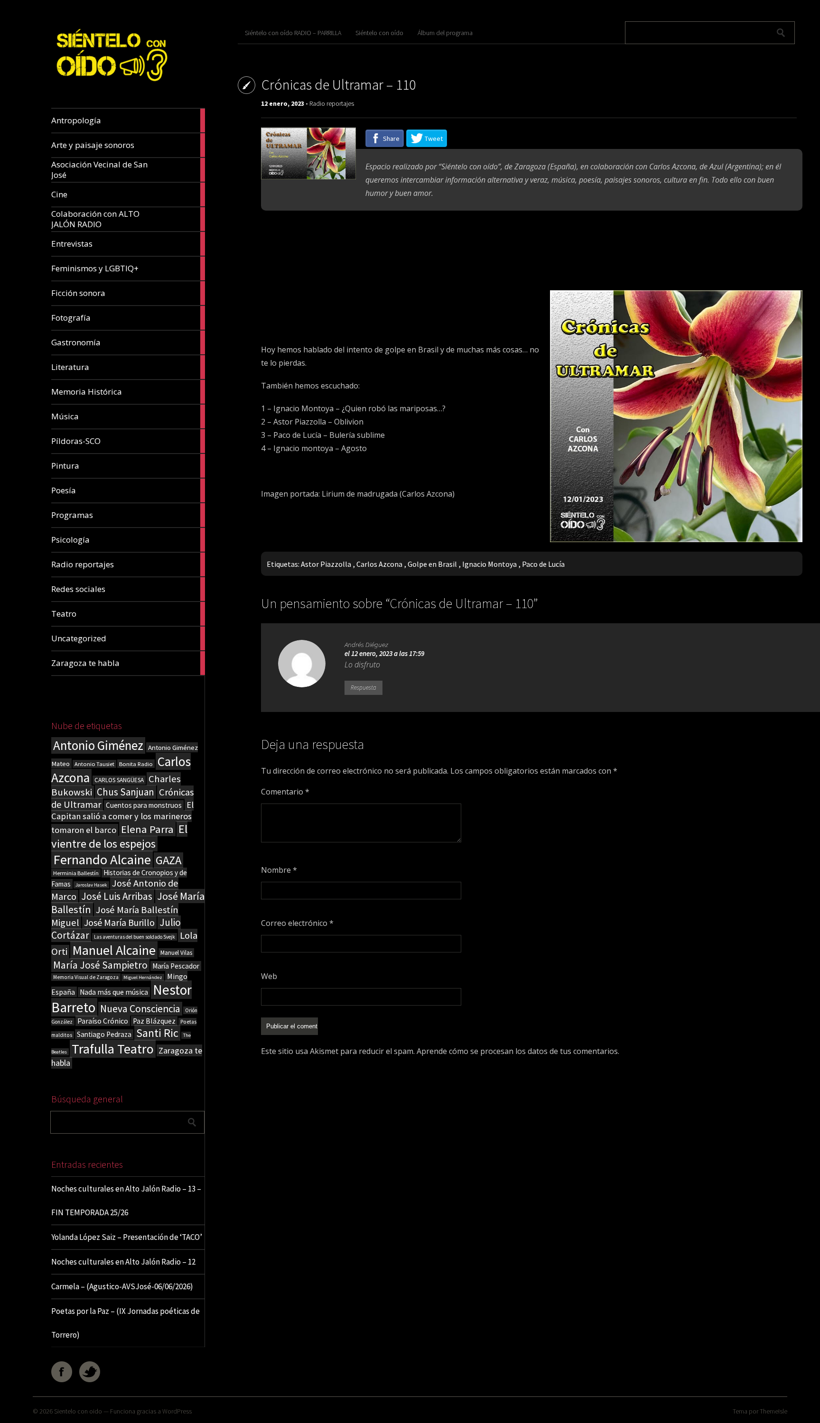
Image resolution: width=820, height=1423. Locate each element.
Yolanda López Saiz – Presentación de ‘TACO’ (126, 1237)
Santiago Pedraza (104, 1034)
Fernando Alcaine (102, 859)
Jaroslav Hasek (91, 885)
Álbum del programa (445, 32)
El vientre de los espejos (119, 836)
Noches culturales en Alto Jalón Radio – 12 (123, 1262)
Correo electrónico (297, 923)
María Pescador (175, 965)
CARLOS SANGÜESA (119, 780)
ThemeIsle (773, 1411)
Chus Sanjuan (125, 791)
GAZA (168, 860)
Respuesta (363, 688)
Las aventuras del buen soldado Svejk (134, 936)
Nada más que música (114, 992)
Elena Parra (147, 829)
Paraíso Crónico (102, 1021)
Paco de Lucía (543, 564)
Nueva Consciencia (140, 1008)
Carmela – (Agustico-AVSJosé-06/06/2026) (122, 1286)
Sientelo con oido (78, 1411)
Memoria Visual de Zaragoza (86, 977)
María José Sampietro (100, 965)
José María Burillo (119, 922)
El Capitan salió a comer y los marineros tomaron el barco (122, 817)
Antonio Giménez (98, 745)
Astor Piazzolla (326, 564)
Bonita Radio (136, 763)
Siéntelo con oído (379, 32)
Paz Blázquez (154, 1021)
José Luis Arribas (116, 896)
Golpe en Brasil (432, 564)
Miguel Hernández (142, 977)
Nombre (279, 870)
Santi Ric (157, 1033)
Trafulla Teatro (113, 1048)
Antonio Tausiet (94, 763)
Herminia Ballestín (76, 873)
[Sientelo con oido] (110, 86)
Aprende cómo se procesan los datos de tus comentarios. (518, 1051)
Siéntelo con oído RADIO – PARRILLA (293, 32)
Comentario (285, 791)
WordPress (177, 1411)
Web (269, 976)
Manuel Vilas (176, 953)
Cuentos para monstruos (144, 805)
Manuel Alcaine (114, 950)
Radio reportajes (331, 103)
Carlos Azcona (379, 564)
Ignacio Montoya (489, 564)
